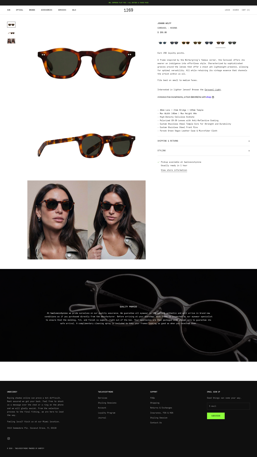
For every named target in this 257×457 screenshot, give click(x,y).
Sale (74, 10)
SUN (8, 10)
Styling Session (158, 418)
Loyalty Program (106, 413)
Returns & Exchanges (161, 408)
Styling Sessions (107, 403)
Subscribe (215, 416)
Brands (32, 10)
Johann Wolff (164, 23)
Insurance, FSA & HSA (161, 413)
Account (102, 408)
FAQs (152, 398)
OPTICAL (19, 10)
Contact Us (156, 423)
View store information (174, 170)
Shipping (154, 403)
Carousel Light (213, 90)
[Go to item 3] (11, 41)
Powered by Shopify (36, 448)
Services (62, 10)
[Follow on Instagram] (8, 438)
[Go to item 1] (11, 25)
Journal (102, 418)
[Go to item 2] (11, 33)
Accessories (46, 10)
